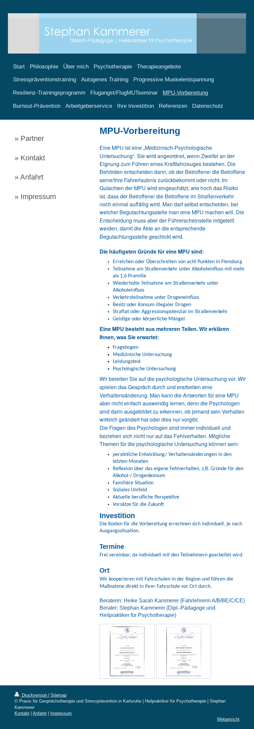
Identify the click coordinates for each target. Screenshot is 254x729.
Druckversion (34, 695)
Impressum (61, 713)
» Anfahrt (29, 177)
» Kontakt (30, 158)
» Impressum (35, 196)
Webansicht (228, 719)
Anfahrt (40, 713)
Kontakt (22, 713)
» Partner (29, 138)
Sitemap (58, 695)
